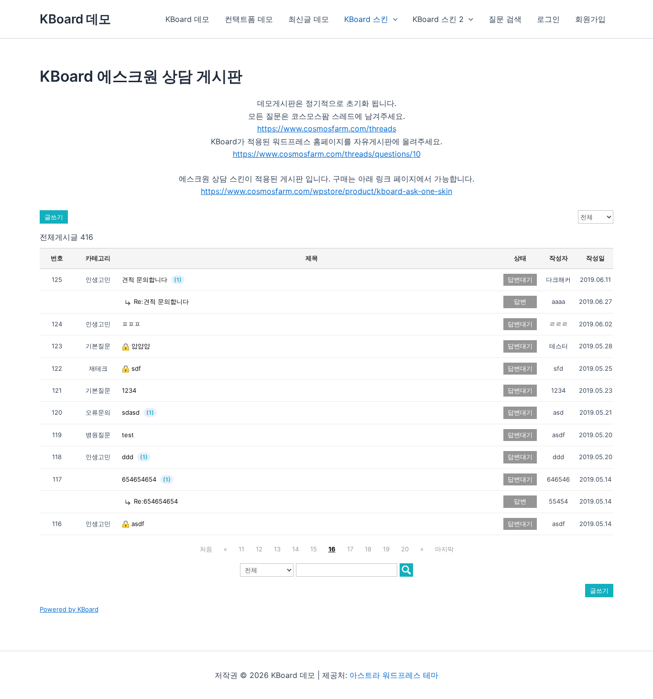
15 (313, 549)
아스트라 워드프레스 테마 (393, 675)
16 (332, 549)
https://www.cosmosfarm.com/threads (326, 128)
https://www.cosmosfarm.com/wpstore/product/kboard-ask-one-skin (326, 191)
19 (386, 549)
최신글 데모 (308, 19)
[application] (393, 19)
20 (405, 549)
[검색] (406, 570)
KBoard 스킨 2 (438, 19)
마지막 (444, 549)
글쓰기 (53, 217)
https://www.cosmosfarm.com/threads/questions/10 (327, 154)
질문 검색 (505, 19)
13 (277, 549)
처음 (206, 549)
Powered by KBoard (69, 609)
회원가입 (590, 19)
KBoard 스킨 (366, 19)
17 (350, 549)
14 (295, 549)
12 (259, 549)
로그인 (548, 19)
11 (241, 549)
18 (368, 549)
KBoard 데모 (75, 18)
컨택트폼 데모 (249, 19)
